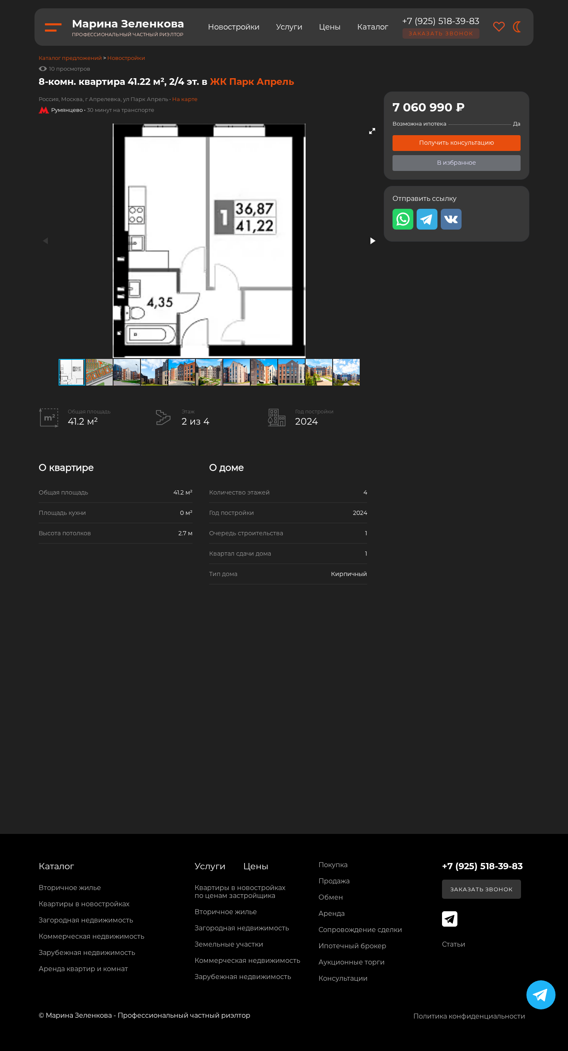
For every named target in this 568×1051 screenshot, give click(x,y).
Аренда (332, 913)
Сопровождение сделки (360, 930)
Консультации (343, 978)
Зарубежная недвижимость (87, 953)
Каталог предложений (70, 57)
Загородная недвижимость (86, 920)
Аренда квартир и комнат (83, 969)
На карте (185, 99)
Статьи (453, 944)
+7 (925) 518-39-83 (440, 21)
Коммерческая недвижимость (91, 936)
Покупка (333, 865)
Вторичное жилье (70, 888)
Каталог (372, 27)
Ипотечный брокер (352, 946)
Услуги (289, 27)
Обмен (331, 897)
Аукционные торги (352, 962)
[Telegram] (541, 994)
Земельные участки (229, 944)
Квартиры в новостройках (84, 904)
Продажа (334, 881)
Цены (330, 27)
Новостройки (233, 27)
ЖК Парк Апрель (252, 81)
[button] (372, 131)
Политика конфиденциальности (469, 1016)
